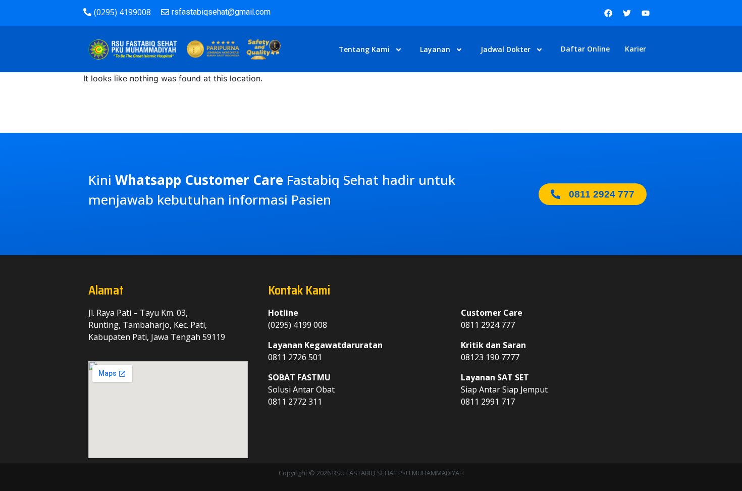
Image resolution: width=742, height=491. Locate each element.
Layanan (435, 49)
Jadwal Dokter (506, 49)
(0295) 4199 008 (297, 324)
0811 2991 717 (488, 401)
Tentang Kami (364, 49)
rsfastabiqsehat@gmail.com (221, 12)
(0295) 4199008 (122, 12)
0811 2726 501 (295, 357)
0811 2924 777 (488, 324)
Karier (635, 49)
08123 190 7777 (490, 357)
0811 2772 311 (295, 401)
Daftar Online (585, 49)
